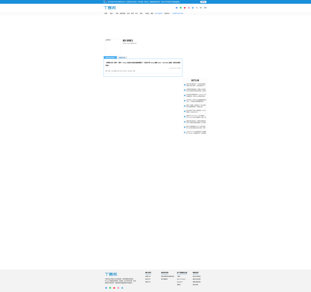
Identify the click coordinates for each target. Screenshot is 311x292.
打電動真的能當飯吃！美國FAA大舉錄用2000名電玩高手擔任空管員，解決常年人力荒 (196, 91)
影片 (136, 13)
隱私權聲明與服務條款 (167, 276)
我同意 (203, 2)
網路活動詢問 (197, 282)
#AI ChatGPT (159, 13)
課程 (152, 13)
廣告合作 (147, 279)
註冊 (205, 7)
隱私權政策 (176, 2)
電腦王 (179, 284)
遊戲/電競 (122, 13)
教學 (132, 13)
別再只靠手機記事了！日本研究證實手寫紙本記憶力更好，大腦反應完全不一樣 (196, 85)
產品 (111, 13)
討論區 (147, 13)
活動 (141, 13)
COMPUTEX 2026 (177, 13)
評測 (128, 13)
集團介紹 (147, 276)
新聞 (105, 13)
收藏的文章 (122, 57)
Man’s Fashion (181, 279)
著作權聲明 (164, 279)
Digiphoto (180, 282)
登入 (201, 7)
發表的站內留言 (110, 57)
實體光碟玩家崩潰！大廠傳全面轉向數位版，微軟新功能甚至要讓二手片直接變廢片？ (196, 122)
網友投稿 (195, 284)
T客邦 (178, 276)
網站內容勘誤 (197, 276)
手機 (117, 13)
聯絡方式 (147, 282)
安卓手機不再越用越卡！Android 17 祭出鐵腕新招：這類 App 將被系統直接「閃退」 (196, 96)
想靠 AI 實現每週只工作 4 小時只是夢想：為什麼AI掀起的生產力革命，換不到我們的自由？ (196, 128)
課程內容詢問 (197, 279)
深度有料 (166, 13)
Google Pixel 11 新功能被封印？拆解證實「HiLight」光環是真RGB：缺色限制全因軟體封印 (196, 133)
